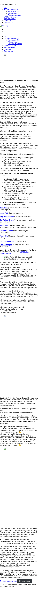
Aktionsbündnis (13, 13)
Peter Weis (4, 225)
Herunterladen (24, 581)
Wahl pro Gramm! (10, 17)
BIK (5, 8)
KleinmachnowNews (11, 9)
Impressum (8, 20)
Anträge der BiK (14, 11)
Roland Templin (6, 245)
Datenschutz (8, 22)
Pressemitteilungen (15, 15)
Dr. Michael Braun (7, 220)
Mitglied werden (10, 19)
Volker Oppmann (6, 231)
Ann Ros (3, 208)
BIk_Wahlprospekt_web (8, 581)
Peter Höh (4, 236)
